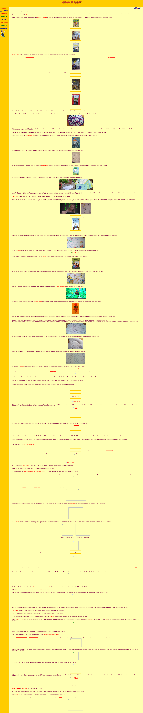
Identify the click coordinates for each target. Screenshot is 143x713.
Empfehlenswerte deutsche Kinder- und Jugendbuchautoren (41, 586)
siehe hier (60, 697)
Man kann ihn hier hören (30, 14)
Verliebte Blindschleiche (26, 465)
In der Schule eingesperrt (30, 57)
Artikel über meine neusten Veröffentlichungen (51, 634)
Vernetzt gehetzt (21, 366)
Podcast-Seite (72, 503)
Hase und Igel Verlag (37, 487)
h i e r (136, 567)
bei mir (107, 619)
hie (99, 128)
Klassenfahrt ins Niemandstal (42, 17)
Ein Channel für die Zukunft (16, 54)
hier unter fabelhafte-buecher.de (29, 444)
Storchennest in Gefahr (44, 165)
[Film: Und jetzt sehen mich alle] (86, 214)
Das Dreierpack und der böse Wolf (21, 637)
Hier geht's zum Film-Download (24, 201)
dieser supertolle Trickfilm (61, 286)
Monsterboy (19, 250)
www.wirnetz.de (90, 619)
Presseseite (34, 11)
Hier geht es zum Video (111, 57)
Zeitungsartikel (52, 616)
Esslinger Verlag (16, 694)
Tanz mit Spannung (24, 688)
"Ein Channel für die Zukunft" (30, 135)
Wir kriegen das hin (69, 388)
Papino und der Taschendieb (37, 301)
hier (84, 366)
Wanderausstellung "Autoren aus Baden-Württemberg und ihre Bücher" (34, 471)
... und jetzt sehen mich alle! (37, 589)
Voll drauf (24, 487)
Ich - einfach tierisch (15, 196)
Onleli (46, 132)
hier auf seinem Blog (109, 450)
